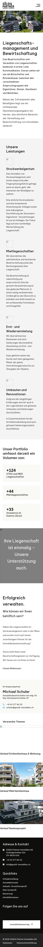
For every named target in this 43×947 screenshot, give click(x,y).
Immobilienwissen (10, 897)
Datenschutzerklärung (26, 943)
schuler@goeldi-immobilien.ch (20, 707)
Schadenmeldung (10, 879)
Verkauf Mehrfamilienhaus (14, 791)
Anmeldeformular (10, 882)
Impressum (7, 943)
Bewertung (8, 894)
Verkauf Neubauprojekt (13, 828)
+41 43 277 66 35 (14, 704)
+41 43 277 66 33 (14, 860)
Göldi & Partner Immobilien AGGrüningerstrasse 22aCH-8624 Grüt (19, 852)
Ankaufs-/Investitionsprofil (15, 886)
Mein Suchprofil (9, 890)
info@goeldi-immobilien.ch (18, 864)
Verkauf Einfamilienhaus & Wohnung (20, 753)
